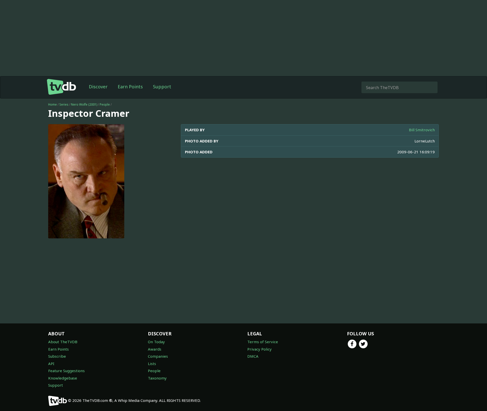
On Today (156, 341)
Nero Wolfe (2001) (84, 104)
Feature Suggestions (66, 370)
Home (52, 104)
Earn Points (130, 87)
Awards (154, 349)
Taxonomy (157, 378)
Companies (158, 356)
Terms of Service (262, 341)
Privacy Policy (259, 349)
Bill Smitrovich (422, 129)
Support (162, 87)
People (105, 104)
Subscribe (57, 356)
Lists (152, 363)
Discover (98, 87)
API (51, 363)
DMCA (252, 356)
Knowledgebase (62, 378)
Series (63, 104)
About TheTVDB (62, 341)
